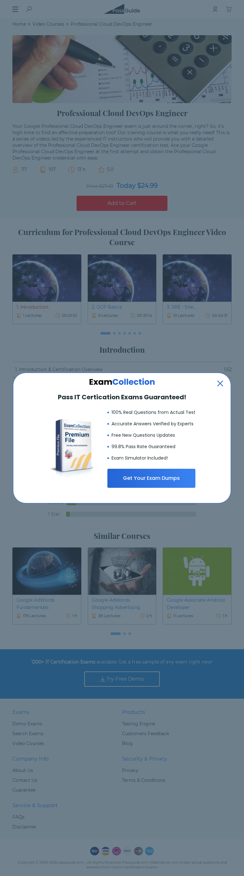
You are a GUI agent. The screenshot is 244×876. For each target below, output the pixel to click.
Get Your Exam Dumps (151, 478)
